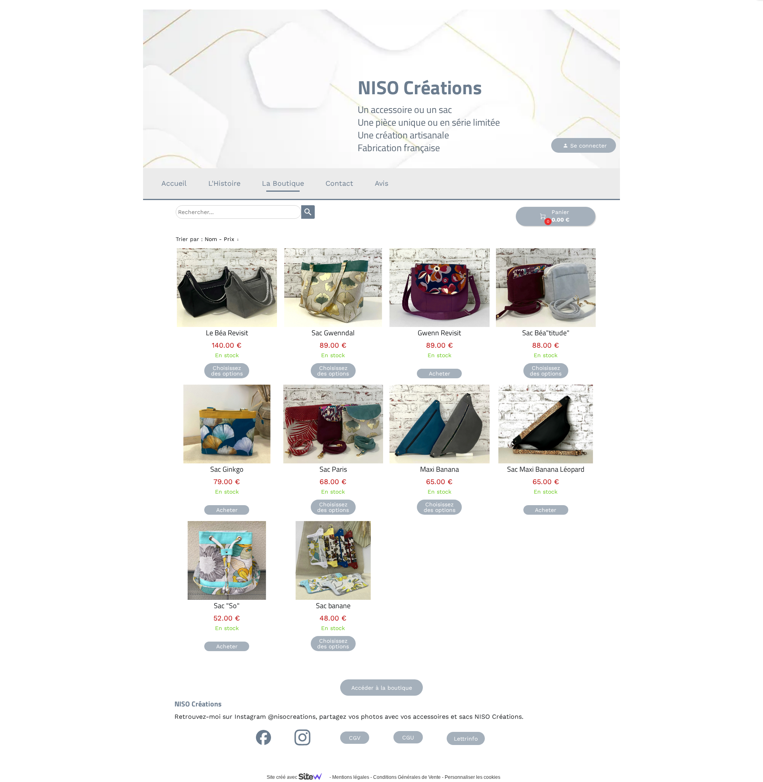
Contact (339, 183)
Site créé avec (282, 777)
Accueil (174, 183)
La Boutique (283, 183)
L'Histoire (224, 183)
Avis (381, 183)
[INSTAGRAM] (302, 737)
